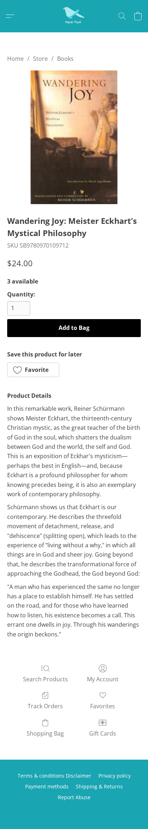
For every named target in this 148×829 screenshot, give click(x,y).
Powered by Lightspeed (74, 809)
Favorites (102, 706)
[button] (74, 16)
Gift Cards (102, 733)
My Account (103, 679)
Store (40, 59)
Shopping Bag (45, 733)
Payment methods (47, 786)
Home (15, 59)
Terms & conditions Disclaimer (54, 775)
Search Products (45, 679)
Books (65, 59)
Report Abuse (74, 797)
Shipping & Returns (99, 786)
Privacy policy (114, 775)
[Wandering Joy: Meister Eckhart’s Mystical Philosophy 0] (74, 137)
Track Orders (45, 706)
